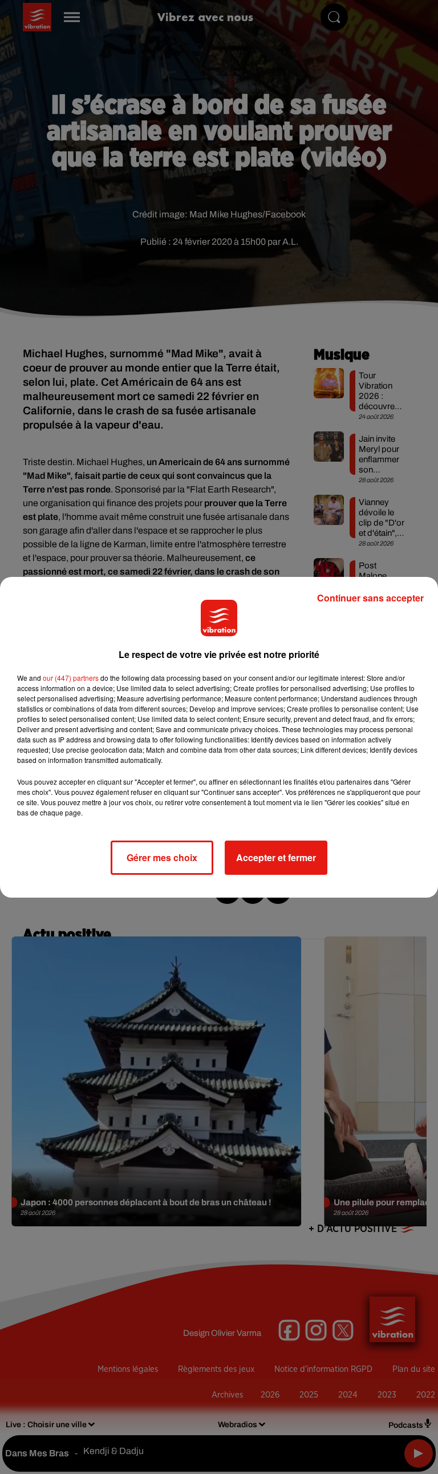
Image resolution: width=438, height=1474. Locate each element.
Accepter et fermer (276, 857)
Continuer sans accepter (370, 597)
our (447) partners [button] (71, 678)
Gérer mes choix (162, 857)
